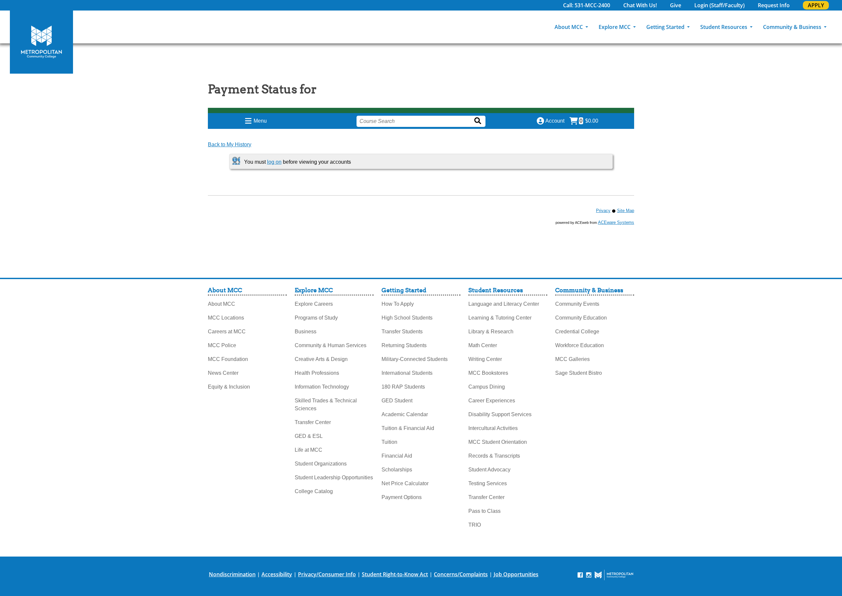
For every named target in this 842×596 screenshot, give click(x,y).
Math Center (482, 345)
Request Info (774, 5)
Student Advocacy (489, 469)
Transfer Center (313, 422)
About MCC (569, 27)
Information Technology (322, 387)
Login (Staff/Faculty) (719, 5)
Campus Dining (486, 387)
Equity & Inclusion (229, 387)
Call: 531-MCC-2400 (586, 5)
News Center (223, 373)
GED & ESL (309, 436)
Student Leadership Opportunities (334, 477)
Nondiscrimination (232, 574)
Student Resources (724, 27)
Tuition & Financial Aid (408, 428)
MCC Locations (226, 318)
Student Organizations (321, 463)
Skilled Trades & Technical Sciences (326, 404)
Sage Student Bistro (578, 373)
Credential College (577, 331)
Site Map (625, 210)
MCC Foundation (228, 359)
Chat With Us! (640, 5)
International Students (407, 373)
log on (274, 162)
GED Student (397, 400)
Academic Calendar (405, 414)
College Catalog (314, 491)
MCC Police (222, 345)
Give (675, 5)
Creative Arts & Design (321, 359)
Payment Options (402, 497)
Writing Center (485, 359)
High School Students (407, 318)
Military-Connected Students (415, 359)
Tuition (389, 442)
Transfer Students (402, 331)
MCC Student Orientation (497, 442)
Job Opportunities (516, 574)
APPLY (816, 5)
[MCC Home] (41, 42)
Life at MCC (308, 450)
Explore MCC (615, 27)
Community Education (581, 318)
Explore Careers (314, 304)
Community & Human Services (330, 345)
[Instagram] (588, 574)
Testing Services (487, 483)
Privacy (603, 210)
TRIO (474, 525)
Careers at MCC (227, 331)
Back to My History (229, 144)
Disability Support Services (500, 414)
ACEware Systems (616, 222)
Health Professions (317, 373)
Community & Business (793, 27)
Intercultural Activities (493, 428)
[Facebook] (580, 574)
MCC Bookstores (488, 373)
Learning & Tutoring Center (500, 318)
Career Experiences (491, 400)
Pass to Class (484, 511)
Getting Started (666, 27)
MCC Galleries (572, 359)
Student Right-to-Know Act (395, 574)
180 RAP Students (403, 387)
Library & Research (490, 331)
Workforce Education (579, 345)
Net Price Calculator (405, 483)
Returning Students (404, 345)
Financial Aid (397, 456)
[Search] (837, 27)
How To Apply (398, 304)
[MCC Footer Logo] (614, 575)
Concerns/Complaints (461, 574)
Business (305, 331)
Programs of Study (316, 318)
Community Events (577, 304)
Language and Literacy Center (503, 304)
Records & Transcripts (494, 456)
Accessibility (276, 574)
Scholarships (397, 469)
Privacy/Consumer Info (327, 574)
